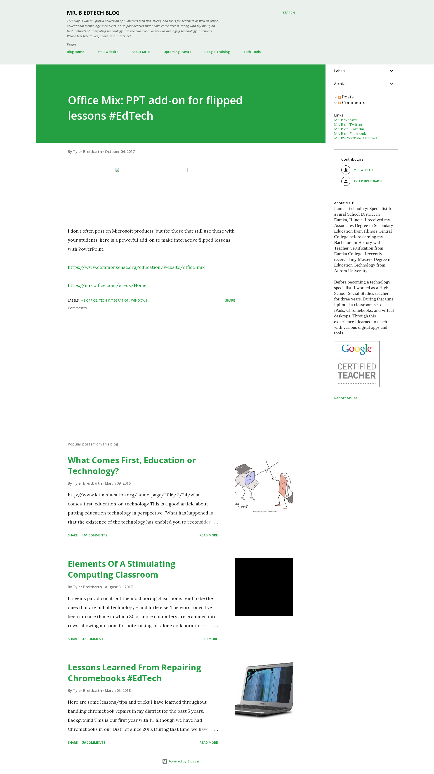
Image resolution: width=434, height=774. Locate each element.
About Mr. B (141, 52)
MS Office (88, 300)
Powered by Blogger (183, 761)
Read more (209, 535)
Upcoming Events (177, 52)
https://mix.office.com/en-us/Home (107, 285)
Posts (347, 97)
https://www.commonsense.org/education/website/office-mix (136, 267)
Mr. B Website (346, 120)
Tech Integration (114, 300)
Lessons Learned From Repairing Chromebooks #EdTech (134, 673)
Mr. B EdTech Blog (93, 12)
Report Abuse (345, 397)
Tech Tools (252, 52)
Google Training (217, 52)
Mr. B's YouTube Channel (355, 138)
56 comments (93, 742)
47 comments (93, 639)
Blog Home (75, 52)
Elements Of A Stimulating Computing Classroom (121, 569)
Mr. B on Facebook (350, 133)
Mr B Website (107, 52)
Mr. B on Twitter (348, 124)
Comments (353, 102)
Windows (139, 300)
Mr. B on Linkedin (349, 129)
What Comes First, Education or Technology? (132, 465)
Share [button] (230, 300)
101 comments (94, 535)
